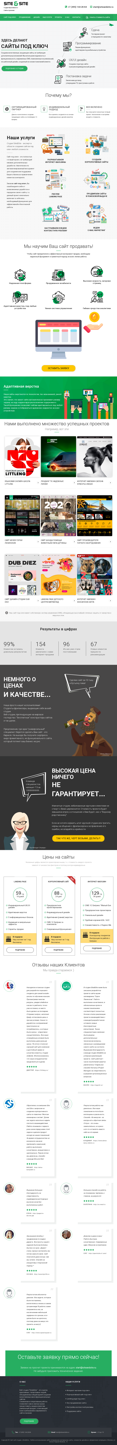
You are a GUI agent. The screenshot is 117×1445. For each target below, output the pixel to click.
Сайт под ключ (10, 17)
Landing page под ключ (76, 1399)
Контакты (76, 17)
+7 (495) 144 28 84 (77, 7)
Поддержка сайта (74, 1411)
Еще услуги (47, 17)
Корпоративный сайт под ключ (79, 1394)
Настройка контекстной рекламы (80, 1407)
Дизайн (36, 17)
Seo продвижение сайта (76, 1403)
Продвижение (24, 17)
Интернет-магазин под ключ (78, 1390)
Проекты (58, 17)
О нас (67, 17)
